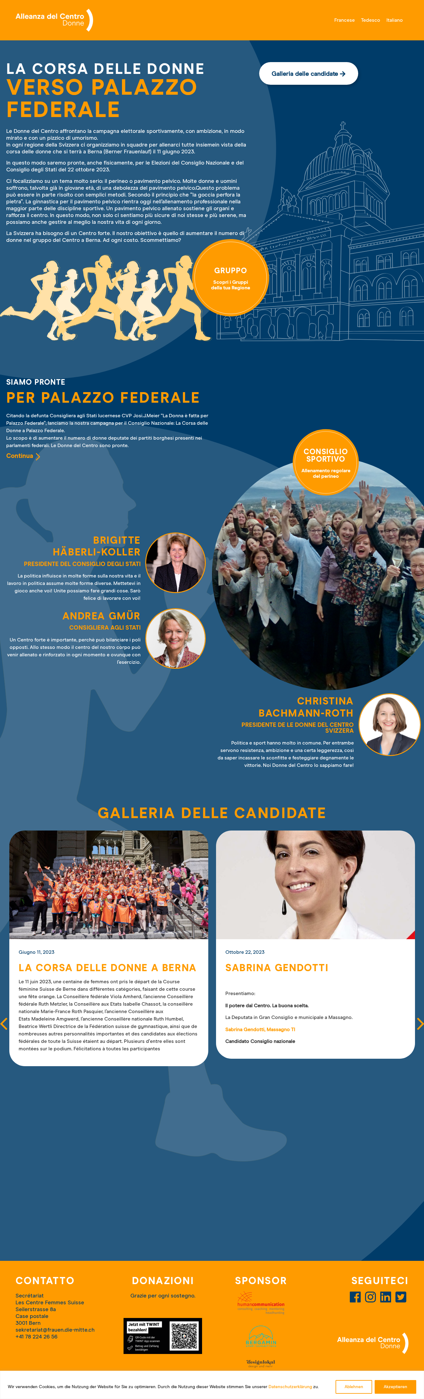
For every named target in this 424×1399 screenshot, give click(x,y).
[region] (212, 1385)
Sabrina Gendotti (70, 968)
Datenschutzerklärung (290, 1387)
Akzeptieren (395, 1387)
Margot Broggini (276, 968)
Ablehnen (354, 1387)
